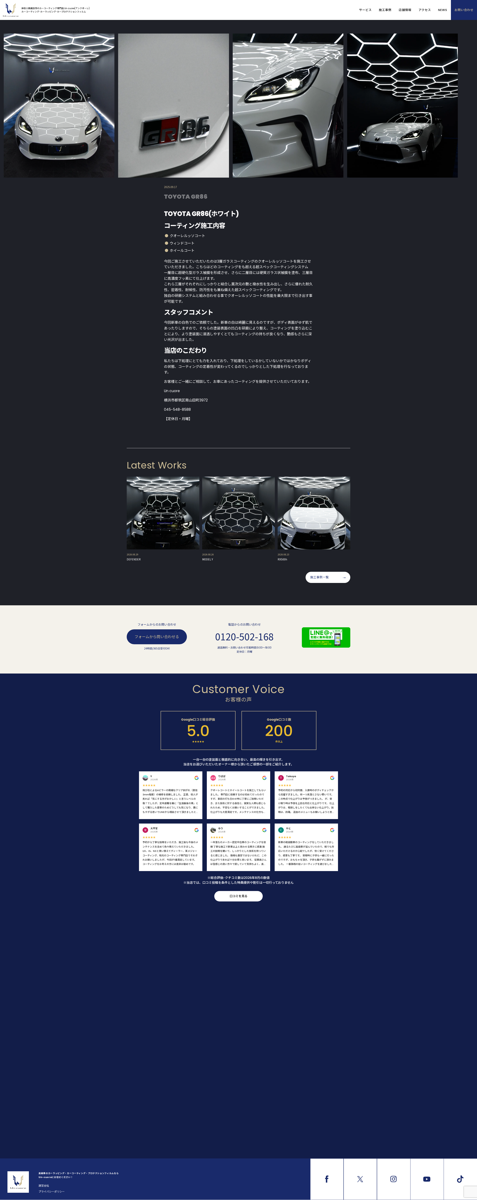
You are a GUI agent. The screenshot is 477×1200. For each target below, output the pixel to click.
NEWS (442, 10)
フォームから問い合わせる (157, 636)
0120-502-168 (244, 636)
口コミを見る (238, 896)
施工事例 (385, 10)
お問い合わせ (463, 10)
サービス (365, 10)
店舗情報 (405, 10)
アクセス (424, 10)
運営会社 (44, 1186)
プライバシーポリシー (52, 1191)
